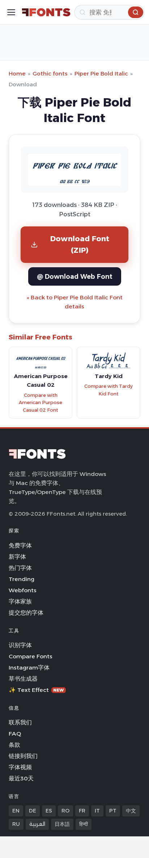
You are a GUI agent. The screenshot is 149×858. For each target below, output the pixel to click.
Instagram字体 (29, 667)
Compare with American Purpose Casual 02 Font (40, 403)
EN (16, 810)
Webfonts (23, 590)
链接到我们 (23, 756)
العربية (37, 824)
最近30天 (21, 778)
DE (32, 810)
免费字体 (20, 545)
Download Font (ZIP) (80, 244)
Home (17, 73)
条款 (14, 744)
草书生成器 (23, 678)
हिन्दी (83, 824)
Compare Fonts (30, 656)
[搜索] (135, 12)
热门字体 (20, 567)
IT (97, 810)
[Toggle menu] (11, 12)
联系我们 (20, 722)
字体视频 (20, 767)
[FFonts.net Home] (46, 12)
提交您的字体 (26, 612)
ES (49, 810)
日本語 (62, 824)
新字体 (17, 556)
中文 (131, 810)
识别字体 (20, 645)
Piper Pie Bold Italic (101, 73)
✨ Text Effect (36, 689)
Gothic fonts (50, 73)
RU (16, 824)
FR (82, 810)
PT (112, 810)
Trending (21, 579)
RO (65, 810)
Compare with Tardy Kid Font (108, 390)
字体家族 (20, 601)
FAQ (15, 733)
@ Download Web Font (74, 276)
